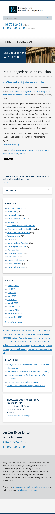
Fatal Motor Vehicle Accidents (21, 229)
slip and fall (13, 257)
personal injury (14, 250)
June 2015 (11, 292)
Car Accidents (13, 215)
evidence (15, 338)
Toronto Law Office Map (18, 415)
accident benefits (15, 208)
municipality (25, 346)
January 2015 (13, 310)
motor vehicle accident (18, 243)
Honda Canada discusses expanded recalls (26, 385)
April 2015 (12, 299)
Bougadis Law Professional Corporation (30, 487)
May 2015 (11, 296)
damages (11, 222)
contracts (46, 331)
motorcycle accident (16, 246)
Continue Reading (11, 145)
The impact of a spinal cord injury (22, 382)
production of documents (37, 350)
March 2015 (12, 303)
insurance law (14, 236)
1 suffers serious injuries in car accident (24, 82)
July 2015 (11, 289)
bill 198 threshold (25, 331)
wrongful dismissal (16, 267)
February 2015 (13, 306)
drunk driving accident (39, 150)
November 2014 (14, 317)
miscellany (29, 342)
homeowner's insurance (18, 232)
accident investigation (22, 91)
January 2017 (13, 285)
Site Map (33, 490)
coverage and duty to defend (37, 334)
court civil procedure (17, 218)
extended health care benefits (21, 225)
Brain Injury (12, 212)
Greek (5, 182)
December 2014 (14, 313)
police (27, 95)
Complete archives (13, 322)
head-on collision (16, 95)
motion (10, 239)
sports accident (14, 264)
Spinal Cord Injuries (16, 260)
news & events (38, 345)
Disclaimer (22, 490)
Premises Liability (15, 253)
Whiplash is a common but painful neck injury (28, 372)
